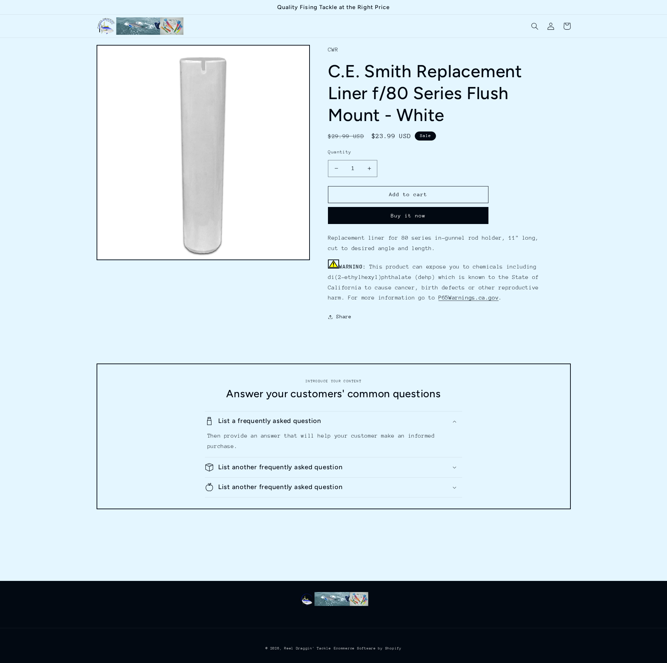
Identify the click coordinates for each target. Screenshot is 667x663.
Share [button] (343, 316)
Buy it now (408, 215)
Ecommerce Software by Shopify (368, 648)
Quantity (339, 151)
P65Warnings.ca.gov (468, 298)
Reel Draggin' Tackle (307, 648)
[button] (535, 26)
